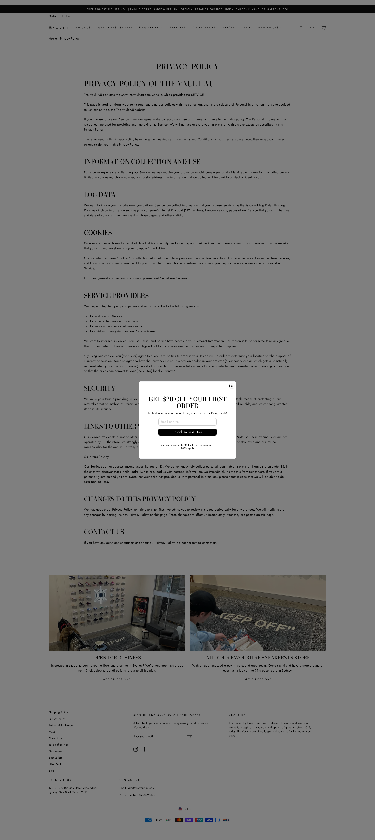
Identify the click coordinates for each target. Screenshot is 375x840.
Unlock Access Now (187, 432)
